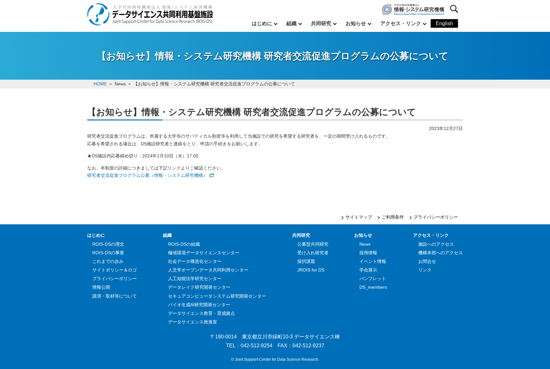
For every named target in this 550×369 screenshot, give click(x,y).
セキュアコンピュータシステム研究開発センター (217, 296)
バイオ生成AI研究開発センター (199, 304)
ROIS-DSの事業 (108, 252)
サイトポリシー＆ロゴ (114, 269)
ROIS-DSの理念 (108, 244)
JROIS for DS (310, 269)
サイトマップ (358, 217)
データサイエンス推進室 (192, 321)
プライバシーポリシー (435, 217)
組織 (291, 23)
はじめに (262, 23)
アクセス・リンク (400, 23)
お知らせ (356, 23)
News (364, 244)
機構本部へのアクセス (440, 252)
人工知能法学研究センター (195, 278)
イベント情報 (372, 261)
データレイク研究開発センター (199, 287)
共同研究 (321, 23)
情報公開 (101, 287)
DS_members (373, 287)
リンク (425, 269)
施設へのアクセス (436, 244)
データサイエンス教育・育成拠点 (201, 313)
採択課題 (306, 261)
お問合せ (427, 261)
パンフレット (372, 278)
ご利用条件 (393, 217)
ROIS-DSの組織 (184, 244)
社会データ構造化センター (195, 261)
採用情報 (368, 252)
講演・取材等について (114, 296)
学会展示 (368, 269)
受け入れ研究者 (312, 252)
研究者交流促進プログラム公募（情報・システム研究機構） (147, 175)
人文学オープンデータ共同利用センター (208, 269)
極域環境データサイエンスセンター (203, 252)
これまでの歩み (107, 261)
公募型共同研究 (312, 244)
